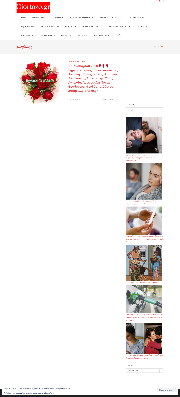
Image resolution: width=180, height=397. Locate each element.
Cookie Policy (49, 393)
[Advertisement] (144, 83)
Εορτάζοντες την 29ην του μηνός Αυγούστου (142, 282)
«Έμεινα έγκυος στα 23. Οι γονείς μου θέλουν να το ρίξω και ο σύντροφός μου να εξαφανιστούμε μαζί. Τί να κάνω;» (144, 239)
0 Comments (75, 100)
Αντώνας (160, 46)
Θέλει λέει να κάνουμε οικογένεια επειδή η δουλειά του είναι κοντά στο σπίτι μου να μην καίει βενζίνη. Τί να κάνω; (144, 317)
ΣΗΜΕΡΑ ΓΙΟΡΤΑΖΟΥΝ (76, 62)
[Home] (154, 46)
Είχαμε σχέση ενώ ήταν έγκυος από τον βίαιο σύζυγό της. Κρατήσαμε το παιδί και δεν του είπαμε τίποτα (142, 158)
